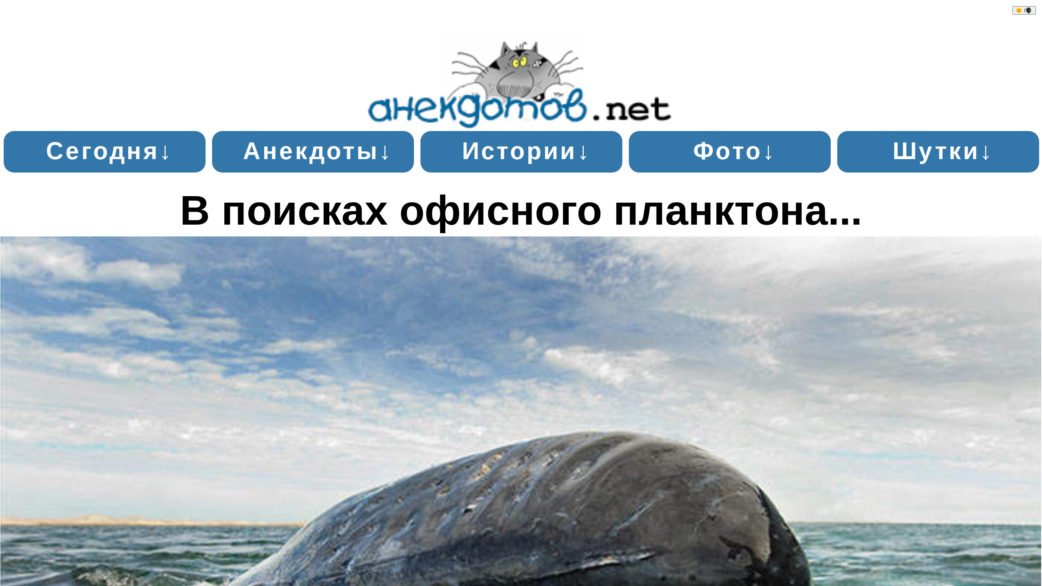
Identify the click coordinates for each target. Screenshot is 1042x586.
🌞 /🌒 (1024, 10)
